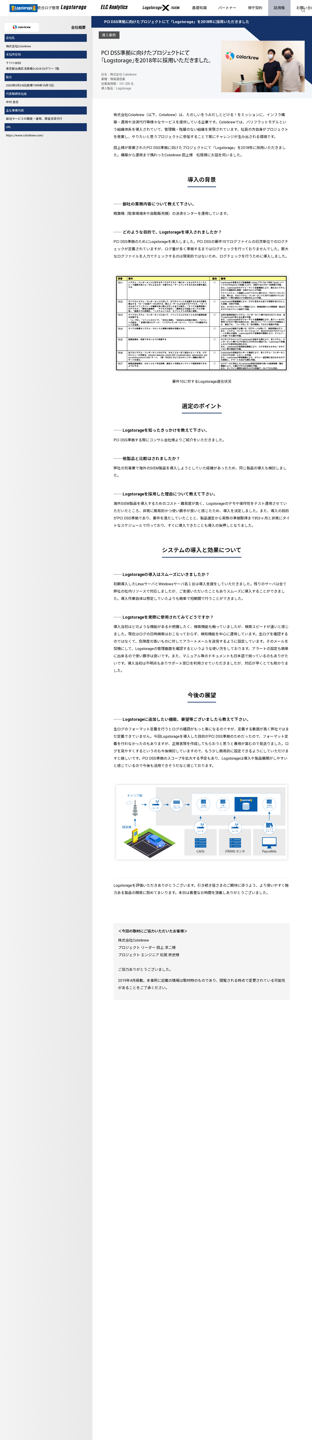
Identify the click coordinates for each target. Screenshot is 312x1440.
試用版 (279, 8)
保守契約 (255, 8)
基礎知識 (199, 8)
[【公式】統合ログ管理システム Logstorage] (23, 8)
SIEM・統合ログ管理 (42, 8)
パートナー (227, 8)
